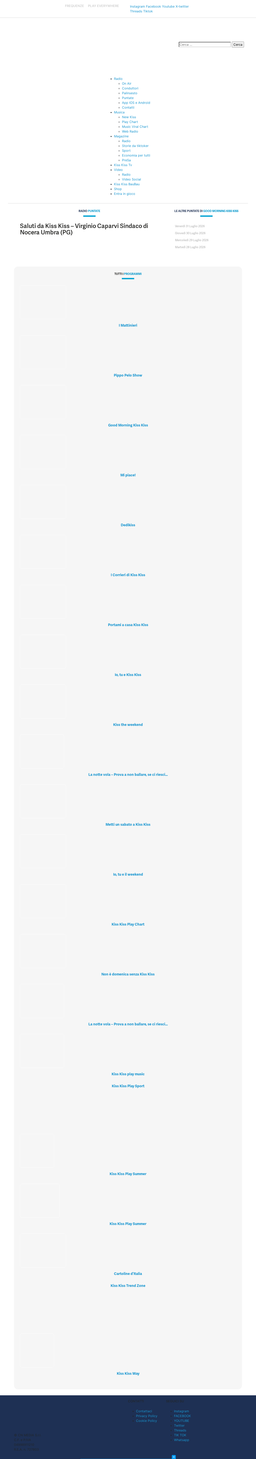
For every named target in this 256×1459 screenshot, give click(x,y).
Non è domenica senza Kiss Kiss (128, 974)
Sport (126, 151)
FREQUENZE (74, 6)
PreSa (126, 160)
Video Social (131, 179)
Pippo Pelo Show (128, 375)
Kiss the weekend (128, 724)
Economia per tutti (136, 155)
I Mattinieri (128, 325)
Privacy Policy (146, 1416)
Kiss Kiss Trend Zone (128, 1285)
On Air (126, 83)
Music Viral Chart (135, 127)
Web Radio (130, 131)
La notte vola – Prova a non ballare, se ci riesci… (128, 774)
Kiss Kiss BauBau (127, 184)
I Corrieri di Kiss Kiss (128, 575)
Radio (118, 79)
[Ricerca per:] (205, 44)
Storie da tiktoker (135, 146)
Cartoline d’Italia (128, 1273)
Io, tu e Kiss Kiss (128, 674)
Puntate (128, 98)
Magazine (121, 136)
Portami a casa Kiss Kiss (128, 624)
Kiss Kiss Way (128, 1373)
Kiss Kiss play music (128, 1074)
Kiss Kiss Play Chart (128, 924)
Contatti (128, 107)
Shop (118, 189)
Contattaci (144, 1411)
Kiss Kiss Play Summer (128, 1174)
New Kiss (129, 117)
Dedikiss (128, 525)
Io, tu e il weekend (128, 874)
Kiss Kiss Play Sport (128, 1086)
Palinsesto (129, 93)
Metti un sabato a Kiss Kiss (128, 824)
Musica (119, 112)
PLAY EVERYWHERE (103, 6)
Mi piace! (128, 475)
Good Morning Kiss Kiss (128, 425)
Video (118, 170)
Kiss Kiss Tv (123, 165)
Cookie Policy (146, 1421)
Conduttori (130, 88)
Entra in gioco (124, 194)
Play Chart (130, 122)
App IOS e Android (136, 103)
